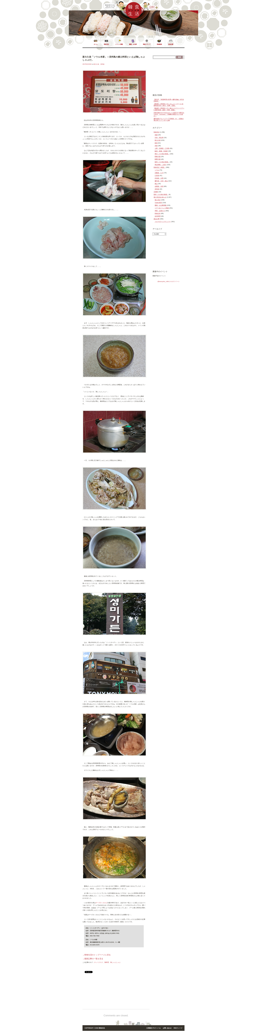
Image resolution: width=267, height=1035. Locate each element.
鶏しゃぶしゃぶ (115, 962)
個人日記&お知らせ (160, 197)
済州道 (102, 64)
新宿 (156, 143)
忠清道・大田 (159, 178)
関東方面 (158, 156)
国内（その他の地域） (162, 162)
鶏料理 (106, 962)
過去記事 (170, 44)
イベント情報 (119, 44)
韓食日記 (106, 44)
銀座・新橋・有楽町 (161, 151)
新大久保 (96, 64)
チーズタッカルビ (101, 903)
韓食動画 (159, 44)
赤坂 (156, 146)
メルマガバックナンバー (163, 221)
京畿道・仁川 (159, 173)
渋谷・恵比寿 (159, 137)
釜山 (156, 183)
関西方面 (158, 159)
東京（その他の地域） (162, 154)
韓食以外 (158, 213)
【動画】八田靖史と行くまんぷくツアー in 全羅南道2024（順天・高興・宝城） (168, 104)
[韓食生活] (133, 18)
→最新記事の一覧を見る (92, 959)
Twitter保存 (158, 202)
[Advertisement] (100, 992)
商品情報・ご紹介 (160, 164)
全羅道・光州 (159, 186)
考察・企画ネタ (160, 211)
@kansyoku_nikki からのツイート (168, 281)
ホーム (96, 44)
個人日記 (158, 200)
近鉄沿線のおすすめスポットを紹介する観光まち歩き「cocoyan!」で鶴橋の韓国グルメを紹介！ (169, 114)
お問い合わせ (167, 1028)
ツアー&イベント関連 (162, 208)
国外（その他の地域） (161, 194)
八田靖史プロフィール (153, 1028)
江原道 (157, 175)
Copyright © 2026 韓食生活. (95, 1028)
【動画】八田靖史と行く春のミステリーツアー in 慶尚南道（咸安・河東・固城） (169, 109)
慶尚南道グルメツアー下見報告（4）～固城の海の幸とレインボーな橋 (169, 119)
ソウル (157, 170)
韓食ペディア (147, 44)
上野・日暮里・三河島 (162, 148)
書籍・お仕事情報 (160, 205)
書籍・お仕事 (133, 44)
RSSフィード (178, 1028)
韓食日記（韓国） (159, 167)
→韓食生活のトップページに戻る (96, 955)
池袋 (156, 135)
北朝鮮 (156, 192)
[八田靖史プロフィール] (151, 6)
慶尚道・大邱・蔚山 (161, 181)
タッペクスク (98, 962)
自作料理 (158, 216)
